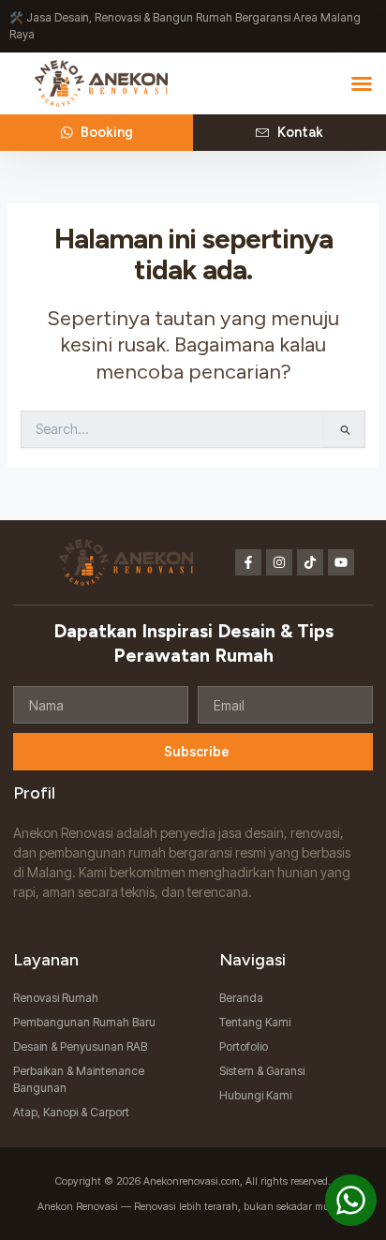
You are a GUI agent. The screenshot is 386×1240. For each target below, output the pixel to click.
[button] (362, 83)
